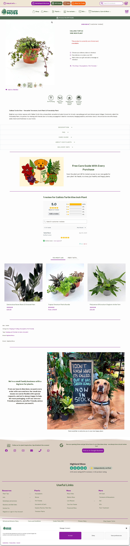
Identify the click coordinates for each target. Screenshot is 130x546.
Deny (93, 535)
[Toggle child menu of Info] (29, 497)
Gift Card (102, 494)
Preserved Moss (72, 508)
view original (57, 241)
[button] (126, 528)
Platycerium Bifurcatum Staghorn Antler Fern (105, 304)
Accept (70, 535)
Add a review (54, 214)
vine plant (25, 332)
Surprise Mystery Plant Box (43, 508)
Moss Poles (70, 494)
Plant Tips (6, 494)
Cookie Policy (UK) (58, 521)
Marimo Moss (71, 497)
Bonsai (37, 497)
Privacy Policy (12, 542)
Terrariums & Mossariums (106, 497)
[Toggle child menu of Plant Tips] (29, 493)
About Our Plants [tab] (64, 142)
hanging (8, 332)
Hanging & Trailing (14, 329)
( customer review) (96, 24)
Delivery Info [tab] (64, 147)
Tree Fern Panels (72, 504)
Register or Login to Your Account (13, 512)
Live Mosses (70, 501)
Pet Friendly (30, 329)
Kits (100, 504)
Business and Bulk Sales (10, 504)
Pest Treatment (104, 508)
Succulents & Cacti (40, 504)
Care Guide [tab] (64, 137)
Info (4, 497)
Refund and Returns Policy (11, 521)
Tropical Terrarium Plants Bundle (59, 304)
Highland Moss (10, 335)
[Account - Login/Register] (126, 3)
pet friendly (14, 332)
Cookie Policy (5, 542)
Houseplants (23, 329)
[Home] (70, 66)
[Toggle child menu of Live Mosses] (94, 501)
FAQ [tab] (63, 132)
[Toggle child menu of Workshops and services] (29, 501)
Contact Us (6, 508)
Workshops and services (10, 501)
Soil (100, 501)
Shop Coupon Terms (109, 521)
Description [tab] (63, 127)
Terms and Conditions (34, 521)
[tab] (58, 258)
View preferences (116, 535)
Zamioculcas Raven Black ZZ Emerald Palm (21, 304)
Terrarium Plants (40, 511)
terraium (19, 332)
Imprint (18, 542)
